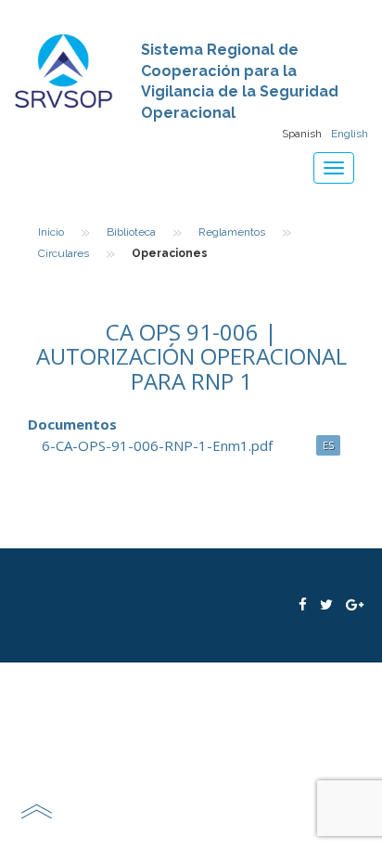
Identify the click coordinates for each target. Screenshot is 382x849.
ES (328, 445)
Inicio (51, 231)
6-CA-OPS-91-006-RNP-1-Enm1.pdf (157, 445)
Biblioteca (131, 231)
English (349, 133)
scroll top (36, 811)
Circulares (63, 253)
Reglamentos (231, 231)
